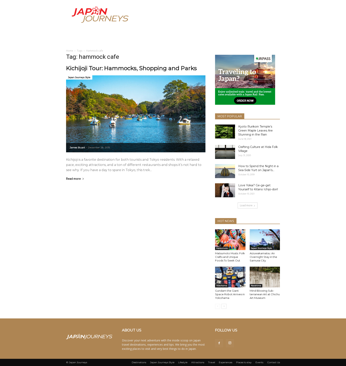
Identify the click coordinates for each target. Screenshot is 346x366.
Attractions (197, 362)
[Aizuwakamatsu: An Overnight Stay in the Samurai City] (265, 239)
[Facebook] (219, 343)
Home (69, 50)
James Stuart (77, 147)
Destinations (139, 362)
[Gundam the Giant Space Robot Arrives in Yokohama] (230, 277)
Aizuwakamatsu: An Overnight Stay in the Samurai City (263, 257)
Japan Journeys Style (79, 77)
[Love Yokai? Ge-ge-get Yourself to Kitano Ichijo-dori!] (225, 190)
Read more (73, 178)
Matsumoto (222, 248)
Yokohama (221, 285)
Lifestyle (182, 362)
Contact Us (273, 362)
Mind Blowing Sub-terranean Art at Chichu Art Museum (265, 294)
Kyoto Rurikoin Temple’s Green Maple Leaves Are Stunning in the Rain (255, 130)
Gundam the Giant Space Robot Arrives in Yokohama (230, 294)
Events (259, 362)
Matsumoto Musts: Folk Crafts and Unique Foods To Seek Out (230, 257)
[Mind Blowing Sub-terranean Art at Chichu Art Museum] (265, 277)
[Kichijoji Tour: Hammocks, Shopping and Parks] (135, 113)
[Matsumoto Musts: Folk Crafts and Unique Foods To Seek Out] (230, 239)
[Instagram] (230, 343)
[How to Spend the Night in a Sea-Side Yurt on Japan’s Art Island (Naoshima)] (225, 171)
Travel (211, 362)
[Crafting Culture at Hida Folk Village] (225, 152)
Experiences (225, 362)
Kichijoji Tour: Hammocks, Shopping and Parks (131, 68)
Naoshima (256, 285)
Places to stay (244, 362)
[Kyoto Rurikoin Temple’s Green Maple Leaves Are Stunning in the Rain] (225, 132)
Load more (246, 205)
